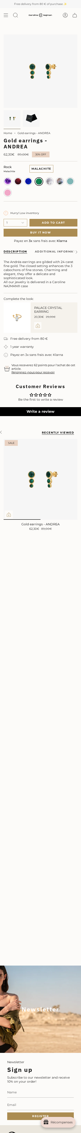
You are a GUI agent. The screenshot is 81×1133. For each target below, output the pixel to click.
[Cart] (74, 15)
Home (8, 133)
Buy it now (40, 232)
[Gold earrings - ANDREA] (40, 479)
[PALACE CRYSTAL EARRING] (17, 317)
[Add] (37, 325)
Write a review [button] (40, 411)
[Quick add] (9, 515)
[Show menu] (5, 15)
